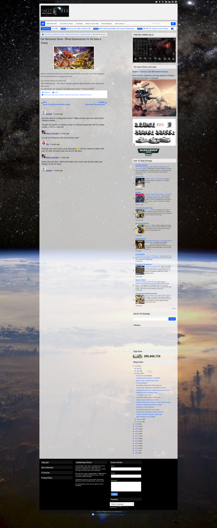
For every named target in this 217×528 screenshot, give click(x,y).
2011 (136, 450)
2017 (136, 436)
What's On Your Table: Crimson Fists (62, 28)
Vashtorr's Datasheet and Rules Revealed (149, 404)
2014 (136, 443)
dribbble (172, 2)
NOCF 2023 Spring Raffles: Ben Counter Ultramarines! (100, 28)
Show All (174, 308)
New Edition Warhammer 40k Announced (148, 385)
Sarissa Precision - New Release (154, 178)
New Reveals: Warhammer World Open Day (149, 412)
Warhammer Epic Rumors (72, 94)
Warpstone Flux (140, 239)
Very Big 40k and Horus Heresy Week (147, 409)
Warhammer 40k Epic (58, 94)
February (140, 419)
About (59, 2)
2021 (136, 426)
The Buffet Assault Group (144, 208)
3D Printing (79, 23)
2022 (136, 424)
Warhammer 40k (52, 23)
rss (166, 2)
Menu (80, 2)
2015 (136, 441)
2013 (136, 445)
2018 (136, 433)
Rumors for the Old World (144, 375)
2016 (136, 438)
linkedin (169, 2)
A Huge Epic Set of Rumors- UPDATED (148, 378)
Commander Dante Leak (143, 395)
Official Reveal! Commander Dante (146, 392)
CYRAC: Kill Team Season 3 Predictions (147, 256)
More (72, 2)
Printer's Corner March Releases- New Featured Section (153, 402)
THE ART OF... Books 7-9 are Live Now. (139, 28)
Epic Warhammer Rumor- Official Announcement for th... (153, 390)
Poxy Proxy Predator (142, 223)
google (163, 2)
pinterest (176, 2)
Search (173, 23)
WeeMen (138, 192)
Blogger (124, 511)
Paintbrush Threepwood (143, 264)
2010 (136, 453)
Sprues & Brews (140, 280)
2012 (136, 448)
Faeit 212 (93, 511)
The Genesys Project (66, 23)
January (139, 421)
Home (43, 23)
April (138, 371)
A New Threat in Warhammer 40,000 (147, 400)
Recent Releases (106, 23)
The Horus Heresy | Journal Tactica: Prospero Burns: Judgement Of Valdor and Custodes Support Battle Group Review (152, 283)
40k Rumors (47, 94)
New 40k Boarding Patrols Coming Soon (148, 397)
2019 (136, 431)
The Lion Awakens (141, 383)
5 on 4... (147, 209)
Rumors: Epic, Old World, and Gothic (147, 380)
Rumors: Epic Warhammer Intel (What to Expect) (151, 387)
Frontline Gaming (141, 165)
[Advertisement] (146, 11)
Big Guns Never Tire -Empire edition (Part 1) (158, 295)
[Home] (42, 34)
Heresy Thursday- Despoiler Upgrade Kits (149, 414)
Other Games (119, 23)
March (139, 373)
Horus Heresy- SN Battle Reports (171, 28)
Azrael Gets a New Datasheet (145, 407)
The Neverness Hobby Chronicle (146, 293)
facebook (159, 2)
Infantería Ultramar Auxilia (152, 266)
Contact (66, 2)
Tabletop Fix (139, 177)
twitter (156, 2)
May (138, 368)
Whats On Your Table (92, 23)
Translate (125, 507)
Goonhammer (140, 254)
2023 (136, 366)
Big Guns (148, 225)
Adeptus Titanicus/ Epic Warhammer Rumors (150, 71)
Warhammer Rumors (86, 94)
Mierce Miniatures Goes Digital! (145, 416)
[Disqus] (74, 141)
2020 (136, 429)
